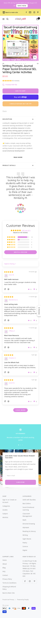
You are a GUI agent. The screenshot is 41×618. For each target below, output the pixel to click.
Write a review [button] (20, 252)
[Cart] (37, 19)
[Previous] (3, 63)
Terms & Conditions (9, 583)
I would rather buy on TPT (20, 104)
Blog (4, 568)
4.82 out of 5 (26, 230)
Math (24, 520)
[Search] (7, 19)
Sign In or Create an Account (10, 501)
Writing (25, 535)
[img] (8, 272)
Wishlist (5, 517)
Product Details (9, 165)
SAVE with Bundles (29, 500)
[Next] (37, 63)
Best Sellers (27, 503)
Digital (25, 550)
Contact (5, 575)
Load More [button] (20, 410)
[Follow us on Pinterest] (34, 581)
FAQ (4, 571)
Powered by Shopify (23, 599)
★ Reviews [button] (39, 311)
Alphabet (26, 527)
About (5, 564)
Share (5, 111)
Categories (6, 506)
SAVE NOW (22, 6)
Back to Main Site (9, 593)
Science (25, 546)
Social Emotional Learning (28, 508)
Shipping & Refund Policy (9, 588)
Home (5, 560)
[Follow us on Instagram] (29, 581)
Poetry (25, 543)
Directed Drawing (29, 524)
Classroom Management (27, 515)
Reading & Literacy (29, 531)
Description (7, 119)
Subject (5, 514)
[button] (7, 81)
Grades (5, 510)
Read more (18, 157)
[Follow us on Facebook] (25, 581)
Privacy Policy (7, 579)
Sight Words (27, 539)
